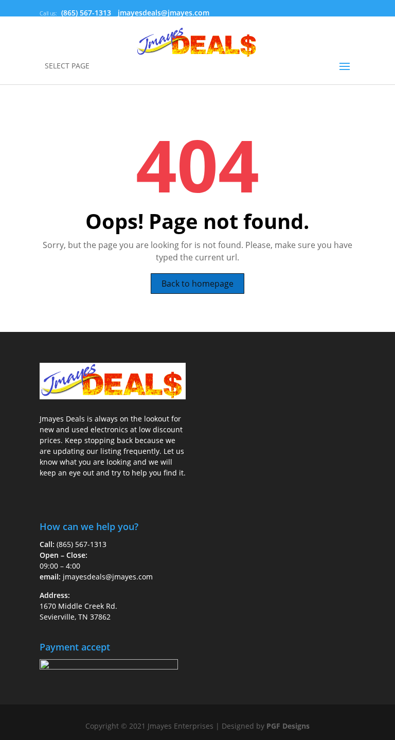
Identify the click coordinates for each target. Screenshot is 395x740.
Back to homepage (197, 283)
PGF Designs (288, 726)
